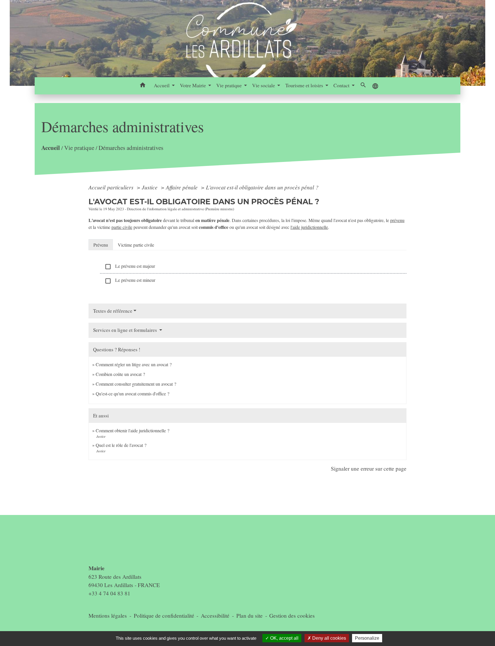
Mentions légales (108, 615)
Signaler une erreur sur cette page (368, 468)
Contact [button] (342, 85)
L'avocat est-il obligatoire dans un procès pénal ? (262, 187)
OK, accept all (283, 638)
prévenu (397, 220)
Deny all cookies (328, 638)
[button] (142, 85)
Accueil (50, 147)
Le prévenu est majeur (130, 266)
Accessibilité (215, 615)
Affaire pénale (182, 187)
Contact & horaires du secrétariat (112, 543)
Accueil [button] (162, 85)
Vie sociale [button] (264, 85)
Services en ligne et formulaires (125, 330)
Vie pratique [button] (229, 85)
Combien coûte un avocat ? (120, 374)
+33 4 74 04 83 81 (109, 593)
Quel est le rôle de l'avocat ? (121, 445)
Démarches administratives (131, 148)
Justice (150, 187)
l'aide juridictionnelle (309, 227)
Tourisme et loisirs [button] (304, 85)
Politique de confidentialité (164, 615)
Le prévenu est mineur (130, 280)
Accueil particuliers (112, 187)
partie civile (121, 227)
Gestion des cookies (292, 615)
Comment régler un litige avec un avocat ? (134, 364)
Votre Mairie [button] (193, 85)
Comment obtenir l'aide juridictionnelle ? (132, 430)
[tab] (101, 244)
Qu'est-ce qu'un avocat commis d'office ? (132, 394)
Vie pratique (79, 148)
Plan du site (249, 615)
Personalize (367, 638)
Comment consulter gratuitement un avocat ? (136, 384)
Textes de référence (112, 311)
